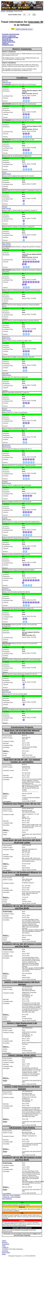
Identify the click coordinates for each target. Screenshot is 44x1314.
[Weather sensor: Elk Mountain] (33, 463)
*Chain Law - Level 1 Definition (11, 1195)
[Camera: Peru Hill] (26, 238)
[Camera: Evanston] (26, 98)
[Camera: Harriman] (33, 603)
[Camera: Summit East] (26, 581)
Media (4, 1254)
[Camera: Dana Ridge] (26, 460)
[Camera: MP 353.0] (24, 619)
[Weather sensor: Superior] (26, 335)
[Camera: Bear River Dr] (29, 98)
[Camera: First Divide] (26, 134)
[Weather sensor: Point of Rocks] (29, 335)
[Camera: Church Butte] (24, 201)
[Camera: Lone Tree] (36, 581)
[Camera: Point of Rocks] (31, 332)
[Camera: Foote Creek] (26, 496)
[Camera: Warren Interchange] (38, 603)
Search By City (6, 39)
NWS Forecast (7, 82)
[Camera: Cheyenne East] (24, 685)
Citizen (4, 1240)
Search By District (7, 40)
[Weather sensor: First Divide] (29, 137)
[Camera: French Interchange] (26, 167)
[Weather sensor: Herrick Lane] (31, 535)
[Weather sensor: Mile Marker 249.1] (29, 463)
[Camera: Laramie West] (29, 549)
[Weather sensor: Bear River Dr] (29, 101)
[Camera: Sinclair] (24, 440)
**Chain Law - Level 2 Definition (11, 1197)
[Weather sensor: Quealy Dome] (29, 535)
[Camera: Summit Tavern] (29, 581)
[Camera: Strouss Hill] (29, 532)
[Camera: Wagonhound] (29, 476)
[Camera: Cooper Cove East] (31, 512)
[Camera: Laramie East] (24, 565)
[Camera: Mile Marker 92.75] (31, 262)
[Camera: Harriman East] (36, 603)
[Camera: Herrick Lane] (26, 549)
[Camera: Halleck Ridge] (31, 460)
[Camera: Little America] (24, 238)
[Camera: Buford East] (23, 583)
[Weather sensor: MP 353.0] (26, 622)
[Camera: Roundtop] (26, 619)
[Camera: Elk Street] (23, 265)
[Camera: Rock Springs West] (36, 262)
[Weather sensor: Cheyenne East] (24, 688)
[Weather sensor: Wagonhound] (29, 479)
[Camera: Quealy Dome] (31, 532)
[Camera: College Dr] (38, 262)
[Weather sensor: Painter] (26, 137)
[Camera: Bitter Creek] (29, 352)
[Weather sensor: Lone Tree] (29, 586)
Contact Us (5, 1247)
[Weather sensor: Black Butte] (26, 355)
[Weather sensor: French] (31, 170)
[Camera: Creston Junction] (29, 403)
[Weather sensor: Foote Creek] (26, 499)
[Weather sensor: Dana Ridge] (26, 463)
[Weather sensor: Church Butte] (24, 204)
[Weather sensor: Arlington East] (26, 515)
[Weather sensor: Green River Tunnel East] (26, 267)
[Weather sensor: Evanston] (26, 101)
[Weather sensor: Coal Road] (26, 170)
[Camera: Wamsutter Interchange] (26, 388)
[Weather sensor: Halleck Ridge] (31, 463)
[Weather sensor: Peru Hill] (24, 241)
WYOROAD (10, 11)
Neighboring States (8, 45)
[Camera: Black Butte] (26, 352)
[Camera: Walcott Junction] (26, 440)
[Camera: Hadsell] (29, 423)
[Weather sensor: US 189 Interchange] (31, 137)
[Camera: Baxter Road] (29, 332)
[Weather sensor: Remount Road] (26, 606)
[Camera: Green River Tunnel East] (29, 262)
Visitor (4, 1245)
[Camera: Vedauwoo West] (31, 581)
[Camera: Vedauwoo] (33, 581)
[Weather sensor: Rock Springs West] (29, 267)
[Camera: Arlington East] (31, 496)
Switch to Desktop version (24, 29)
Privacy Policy (6, 1252)
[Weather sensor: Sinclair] (24, 443)
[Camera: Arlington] (29, 496)
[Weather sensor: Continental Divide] (24, 406)
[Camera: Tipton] (26, 368)
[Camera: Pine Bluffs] (24, 720)
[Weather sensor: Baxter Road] (24, 335)
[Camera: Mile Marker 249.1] (29, 460)
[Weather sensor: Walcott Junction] (26, 443)
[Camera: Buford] (38, 581)
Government (5, 1244)
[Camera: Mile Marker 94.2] (33, 262)
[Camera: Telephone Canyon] (26, 565)
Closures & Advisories (9, 36)
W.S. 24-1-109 (9, 1222)
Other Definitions (7, 1198)
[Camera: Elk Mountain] (33, 460)
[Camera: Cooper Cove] (29, 512)
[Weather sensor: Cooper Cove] (29, 515)
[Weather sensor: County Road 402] (26, 479)
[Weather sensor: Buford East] (31, 586)
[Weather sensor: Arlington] (29, 499)
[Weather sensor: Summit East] (24, 586)
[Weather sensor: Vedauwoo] (26, 586)
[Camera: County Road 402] (26, 476)
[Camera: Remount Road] (31, 603)
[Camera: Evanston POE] (24, 98)
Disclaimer (5, 1251)
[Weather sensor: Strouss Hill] (26, 535)
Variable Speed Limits (8, 42)
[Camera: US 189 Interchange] (29, 134)
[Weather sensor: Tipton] (26, 371)
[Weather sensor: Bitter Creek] (29, 355)
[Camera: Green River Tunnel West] (26, 262)
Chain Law (5, 43)
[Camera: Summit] (29, 565)
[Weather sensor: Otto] (29, 606)
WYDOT (3, 11)
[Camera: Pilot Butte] (25, 265)
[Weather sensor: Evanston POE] (24, 101)
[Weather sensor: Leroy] (29, 170)
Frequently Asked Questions (10, 34)
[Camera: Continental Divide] (26, 403)
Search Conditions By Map (10, 37)
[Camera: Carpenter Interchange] (24, 705)
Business (4, 1242)
